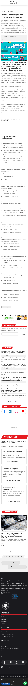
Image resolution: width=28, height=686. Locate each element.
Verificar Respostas (6, 307)
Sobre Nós (4, 646)
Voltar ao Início (8, 11)
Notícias (22, 39)
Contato (3, 650)
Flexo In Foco (7, 39)
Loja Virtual (4, 644)
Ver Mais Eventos (13, 401)
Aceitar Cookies (6, 683)
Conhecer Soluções (13, 501)
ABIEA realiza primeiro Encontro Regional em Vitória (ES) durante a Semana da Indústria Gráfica (13, 352)
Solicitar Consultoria (13, 461)
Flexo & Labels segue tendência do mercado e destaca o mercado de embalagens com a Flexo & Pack (11, 390)
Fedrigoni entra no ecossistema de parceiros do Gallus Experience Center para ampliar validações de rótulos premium (12, 535)
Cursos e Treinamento (7, 634)
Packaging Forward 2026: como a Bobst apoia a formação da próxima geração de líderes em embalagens (14, 366)
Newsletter (4, 621)
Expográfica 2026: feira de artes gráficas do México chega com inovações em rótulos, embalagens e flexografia (13, 379)
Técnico (3, 623)
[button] (25, 530)
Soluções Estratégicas (7, 636)
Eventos (3, 619)
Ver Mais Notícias (13, 552)
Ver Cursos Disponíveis (13, 480)
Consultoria (4, 631)
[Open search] (2, 2)
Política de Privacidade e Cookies (10, 648)
